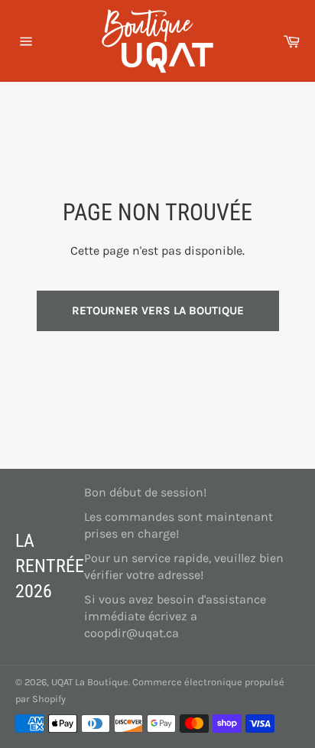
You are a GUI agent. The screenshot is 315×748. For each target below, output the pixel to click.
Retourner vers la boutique (158, 310)
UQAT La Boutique (89, 682)
